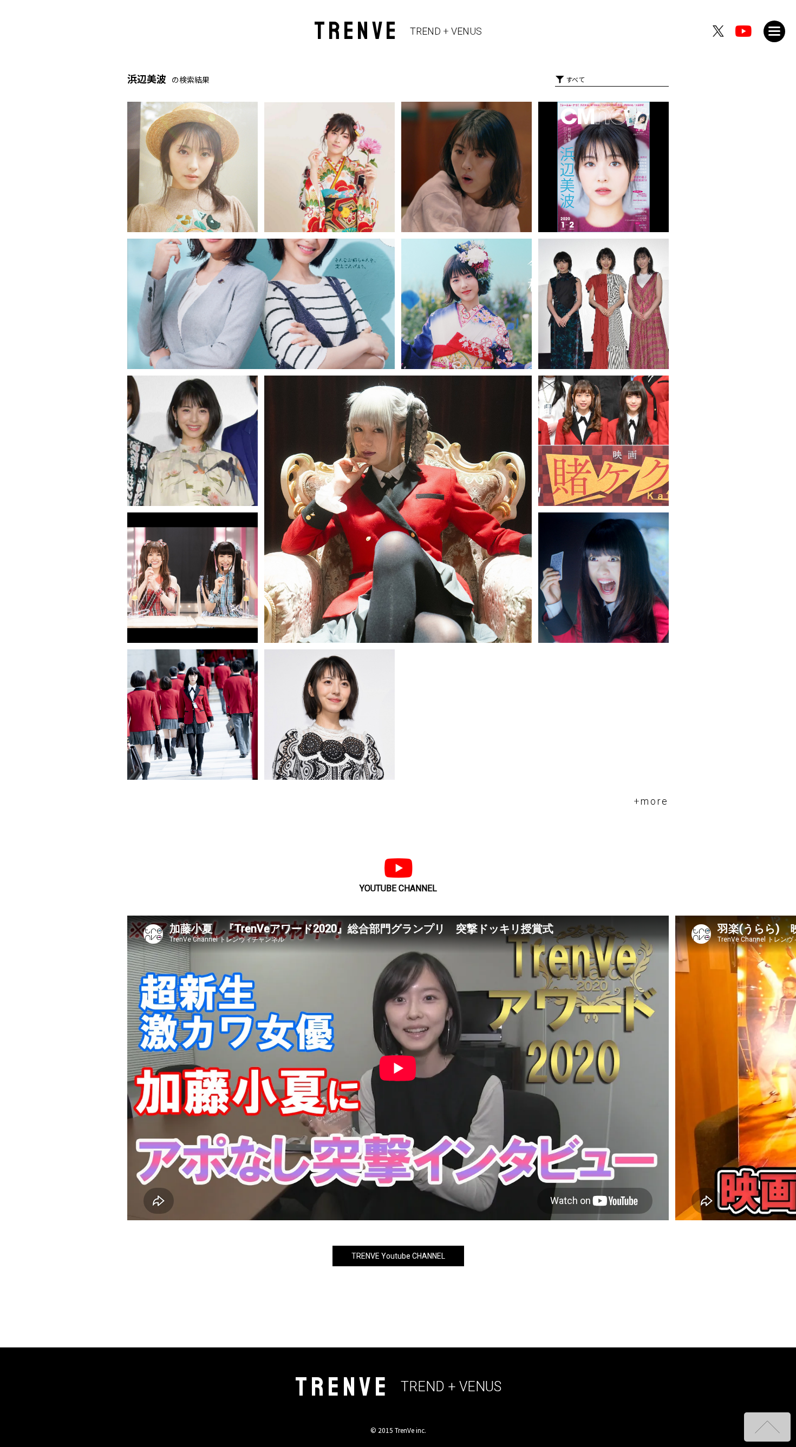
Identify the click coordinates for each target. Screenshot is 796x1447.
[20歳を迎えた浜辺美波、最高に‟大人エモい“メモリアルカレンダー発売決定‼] (192, 167)
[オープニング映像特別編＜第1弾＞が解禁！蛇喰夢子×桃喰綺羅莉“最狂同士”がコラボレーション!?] (398, 509)
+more (651, 801)
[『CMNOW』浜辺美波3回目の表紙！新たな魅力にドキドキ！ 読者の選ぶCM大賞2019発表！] (603, 167)
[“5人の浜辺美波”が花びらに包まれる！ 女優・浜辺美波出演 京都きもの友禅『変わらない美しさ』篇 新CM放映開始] (466, 304)
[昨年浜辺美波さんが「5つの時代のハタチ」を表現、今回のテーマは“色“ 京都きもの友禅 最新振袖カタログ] (329, 167)
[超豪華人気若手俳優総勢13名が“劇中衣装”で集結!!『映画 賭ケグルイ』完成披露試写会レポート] (603, 441)
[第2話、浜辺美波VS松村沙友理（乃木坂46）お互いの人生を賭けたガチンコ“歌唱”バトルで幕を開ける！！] (192, 577)
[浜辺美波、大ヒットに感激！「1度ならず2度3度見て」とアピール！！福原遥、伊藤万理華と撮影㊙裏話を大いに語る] (603, 304)
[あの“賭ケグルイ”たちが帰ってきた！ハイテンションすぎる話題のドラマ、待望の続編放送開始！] (192, 714)
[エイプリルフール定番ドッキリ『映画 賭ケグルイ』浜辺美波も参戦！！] (603, 577)
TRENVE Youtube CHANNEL (398, 1256)
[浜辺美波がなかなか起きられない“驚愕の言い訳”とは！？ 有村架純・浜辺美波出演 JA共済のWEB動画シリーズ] (466, 167)
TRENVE (398, 31)
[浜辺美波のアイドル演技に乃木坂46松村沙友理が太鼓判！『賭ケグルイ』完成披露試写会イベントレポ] (329, 714)
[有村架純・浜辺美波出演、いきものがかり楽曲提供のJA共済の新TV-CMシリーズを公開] (261, 304)
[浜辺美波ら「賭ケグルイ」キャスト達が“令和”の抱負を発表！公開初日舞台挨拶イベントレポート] (192, 441)
